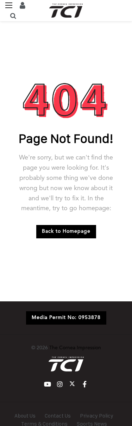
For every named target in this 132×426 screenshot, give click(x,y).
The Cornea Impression (75, 347)
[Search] (13, 16)
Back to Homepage (66, 231)
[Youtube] (47, 384)
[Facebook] (84, 384)
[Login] (22, 5)
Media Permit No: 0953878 (66, 317)
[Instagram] (60, 384)
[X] (72, 384)
